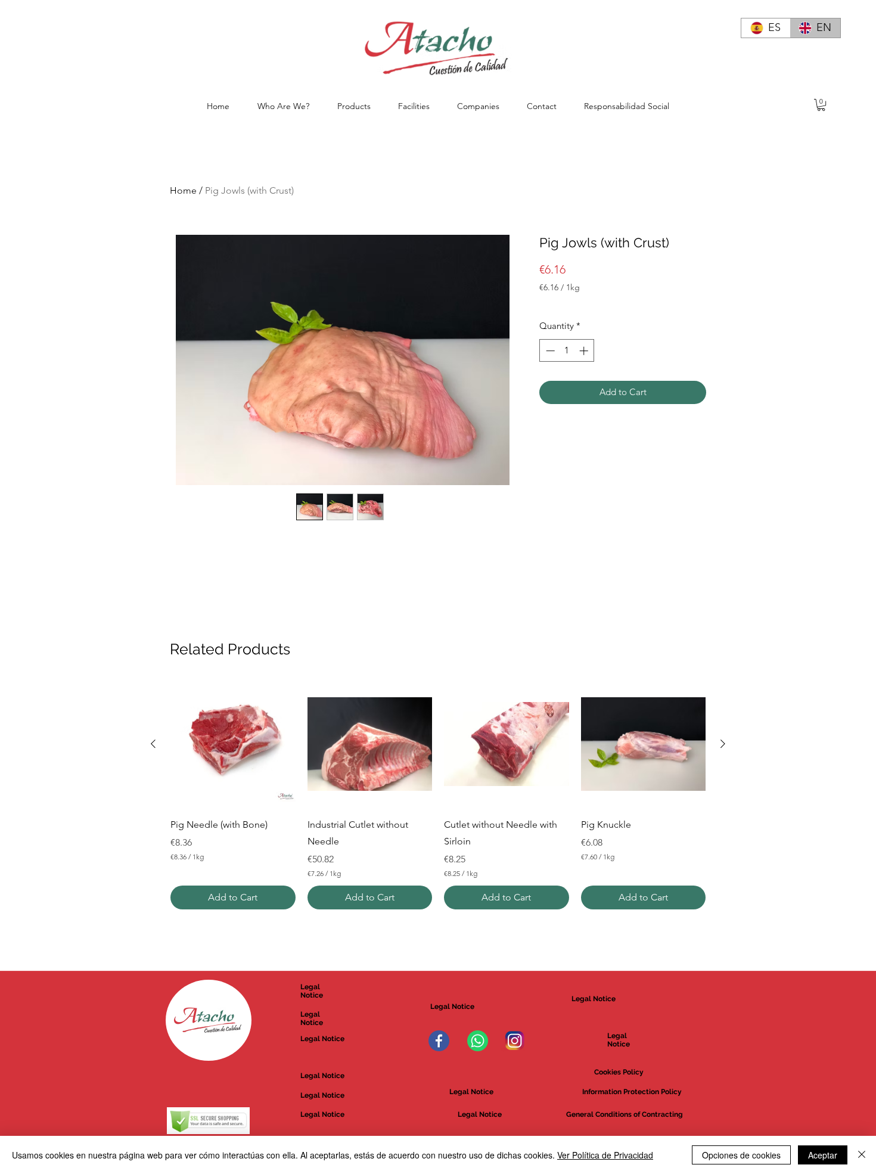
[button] (821, 105)
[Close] (862, 1154)
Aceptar (822, 1155)
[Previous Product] (153, 744)
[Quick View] (233, 744)
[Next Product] (723, 744)
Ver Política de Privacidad (605, 1155)
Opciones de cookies (741, 1155)
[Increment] (585, 351)
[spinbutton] (567, 351)
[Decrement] (549, 351)
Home (183, 190)
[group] (438, 795)
